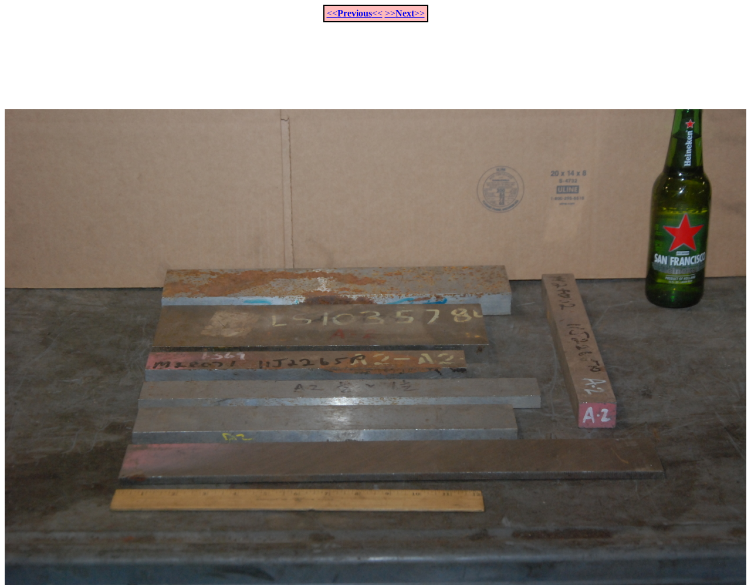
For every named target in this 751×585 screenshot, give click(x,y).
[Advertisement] (375, 59)
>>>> (405, 13)
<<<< (355, 13)
